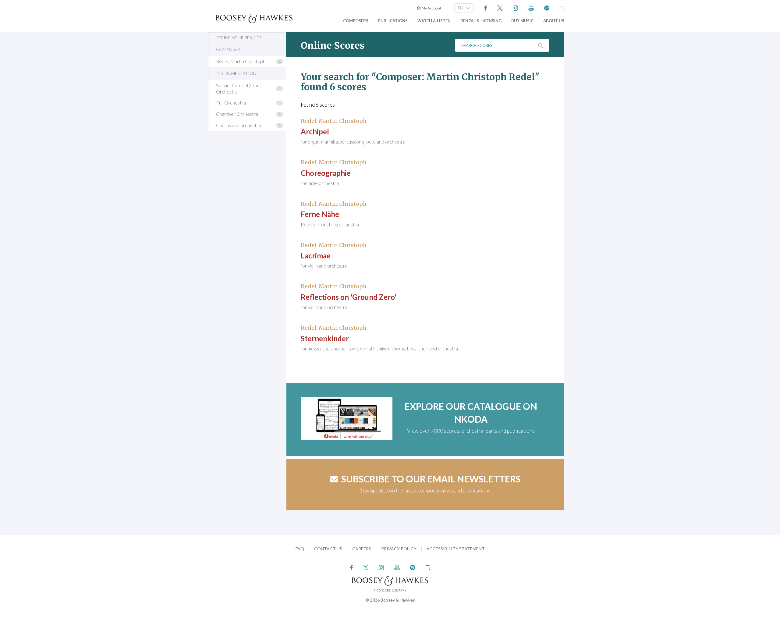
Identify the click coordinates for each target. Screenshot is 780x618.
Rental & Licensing (481, 21)
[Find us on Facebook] (485, 7)
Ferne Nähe (320, 214)
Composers (355, 21)
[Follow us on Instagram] (515, 7)
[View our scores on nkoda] (562, 7)
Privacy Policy (399, 548)
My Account (430, 8)
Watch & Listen (434, 21)
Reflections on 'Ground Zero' (349, 297)
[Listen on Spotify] (546, 7)
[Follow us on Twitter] (499, 7)
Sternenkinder (325, 338)
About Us (553, 21)
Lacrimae (316, 255)
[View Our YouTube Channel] (531, 7)
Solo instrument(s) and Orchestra (239, 88)
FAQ (300, 548)
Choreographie (326, 173)
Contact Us (328, 548)
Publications (393, 21)
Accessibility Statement (456, 548)
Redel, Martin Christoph (240, 61)
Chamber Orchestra (237, 114)
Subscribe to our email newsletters (431, 478)
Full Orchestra (231, 102)
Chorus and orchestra (238, 125)
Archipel (315, 131)
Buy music (522, 21)
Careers (361, 548)
